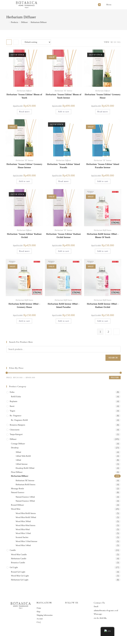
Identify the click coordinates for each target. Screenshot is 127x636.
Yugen (12, 411)
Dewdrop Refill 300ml (25, 468)
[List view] (15, 42)
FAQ (39, 622)
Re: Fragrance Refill (19, 420)
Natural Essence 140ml (25, 497)
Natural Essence (17, 492)
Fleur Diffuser (16, 472)
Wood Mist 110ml (23, 533)
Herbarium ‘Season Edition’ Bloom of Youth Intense (63, 96)
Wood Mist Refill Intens (26, 513)
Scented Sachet (22, 537)
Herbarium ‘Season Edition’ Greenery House (102, 96)
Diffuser (13, 439)
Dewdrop (15, 447)
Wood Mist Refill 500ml (26, 517)
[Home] (7, 22)
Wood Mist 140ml (23, 545)
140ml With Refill (23, 456)
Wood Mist (15, 509)
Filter (115, 377)
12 (111, 42)
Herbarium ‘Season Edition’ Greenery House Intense (24, 166)
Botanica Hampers (17, 425)
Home (39, 608)
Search (113, 358)
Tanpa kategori (16, 434)
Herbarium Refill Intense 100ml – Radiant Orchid (102, 305)
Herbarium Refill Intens (102, 230)
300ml (18, 452)
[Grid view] (9, 42)
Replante (13, 401)
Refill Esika (16, 396)
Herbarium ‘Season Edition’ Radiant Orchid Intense (63, 235)
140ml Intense (22, 464)
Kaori (12, 406)
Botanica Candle (18, 562)
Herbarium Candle (18, 558)
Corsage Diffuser (18, 443)
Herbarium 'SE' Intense (63, 91)
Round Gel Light (18, 572)
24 (115, 42)
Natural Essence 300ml (25, 501)
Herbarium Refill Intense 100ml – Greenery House (24, 305)
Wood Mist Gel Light (20, 576)
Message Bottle (17, 488)
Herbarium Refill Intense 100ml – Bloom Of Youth (102, 235)
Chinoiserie (15, 429)
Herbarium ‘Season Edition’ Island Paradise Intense (102, 166)
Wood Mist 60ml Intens (25, 525)
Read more (24, 112)
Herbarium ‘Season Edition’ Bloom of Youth (24, 96)
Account (40, 618)
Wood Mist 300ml (23, 521)
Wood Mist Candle (19, 554)
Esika (12, 392)
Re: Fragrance (15, 415)
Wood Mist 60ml (23, 529)
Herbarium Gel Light (19, 580)
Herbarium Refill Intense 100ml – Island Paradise (63, 305)
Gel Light (14, 567)
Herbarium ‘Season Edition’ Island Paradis (63, 166)
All (119, 42)
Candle (13, 550)
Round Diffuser (17, 505)
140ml (18, 460)
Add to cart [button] (63, 112)
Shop (38, 611)
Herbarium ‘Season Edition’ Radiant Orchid (24, 235)
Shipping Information (45, 615)
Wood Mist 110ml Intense (26, 541)
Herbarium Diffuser (39, 22)
